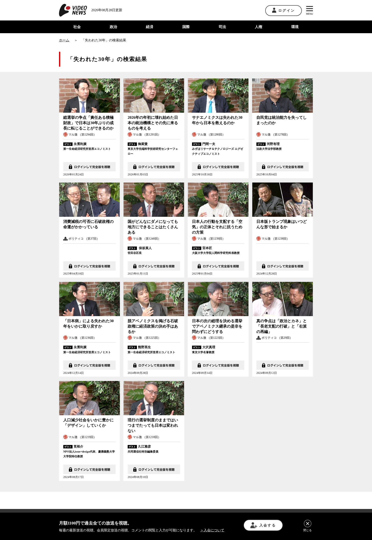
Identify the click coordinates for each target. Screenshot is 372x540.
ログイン (286, 10)
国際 (186, 27)
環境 (295, 27)
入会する (267, 525)
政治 (113, 27)
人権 (258, 27)
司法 (222, 27)
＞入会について (212, 530)
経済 (149, 27)
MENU (309, 13)
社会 (77, 27)
